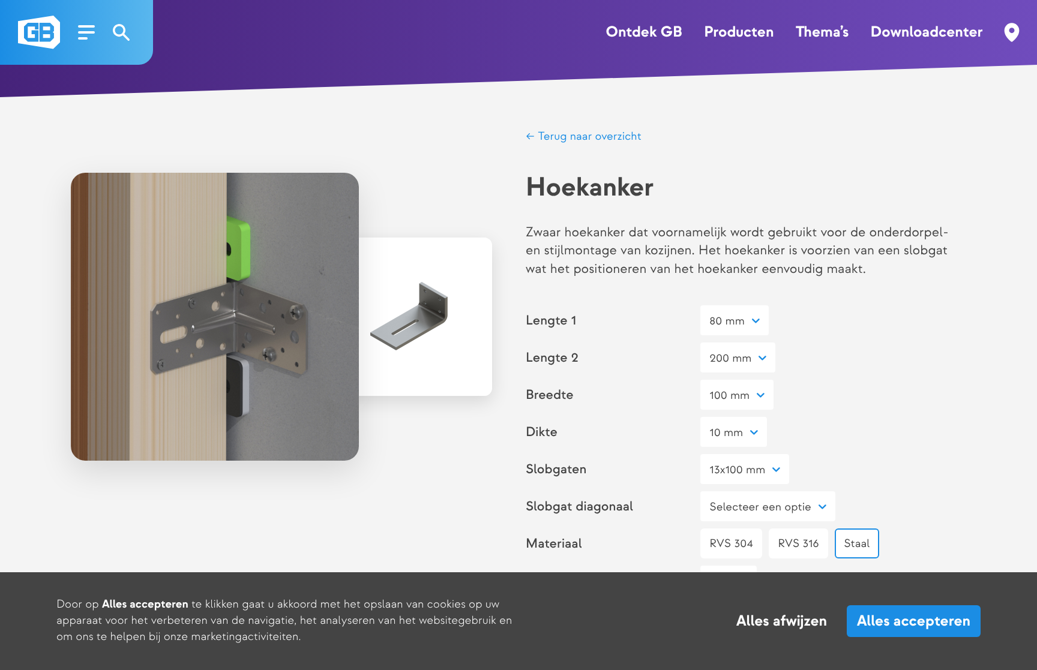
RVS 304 (731, 544)
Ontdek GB (644, 32)
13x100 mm (737, 470)
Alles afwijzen (781, 621)
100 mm (729, 395)
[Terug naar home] (39, 32)
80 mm (726, 321)
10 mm (726, 433)
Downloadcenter (927, 32)
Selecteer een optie (760, 507)
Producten (739, 32)
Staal (857, 544)
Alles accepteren (913, 621)
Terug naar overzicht (588, 136)
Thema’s (822, 32)
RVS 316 (798, 544)
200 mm (730, 358)
